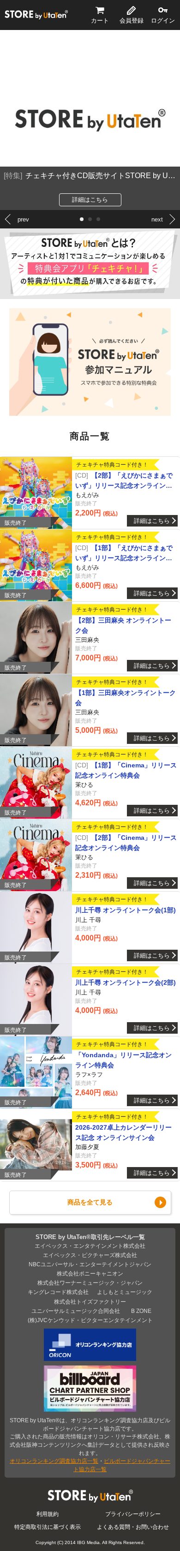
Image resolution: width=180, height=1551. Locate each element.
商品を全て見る (90, 1202)
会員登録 (132, 20)
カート (100, 20)
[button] (82, 219)
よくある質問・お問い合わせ (133, 1527)
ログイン (163, 20)
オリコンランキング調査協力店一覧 (54, 1461)
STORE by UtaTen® (36, 14)
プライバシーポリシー (133, 1514)
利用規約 (47, 1514)
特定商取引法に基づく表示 (47, 1527)
